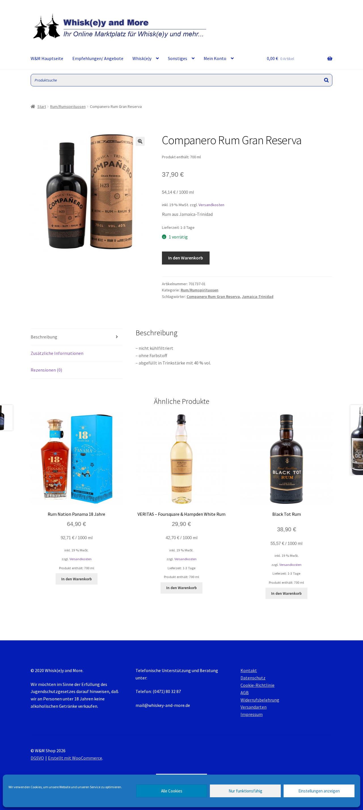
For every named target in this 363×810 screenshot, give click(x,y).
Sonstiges (177, 58)
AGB (244, 692)
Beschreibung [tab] (44, 337)
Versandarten (253, 707)
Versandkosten (211, 204)
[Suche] (326, 80)
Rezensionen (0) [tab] (46, 370)
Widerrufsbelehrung (259, 700)
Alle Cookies (171, 791)
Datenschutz (252, 678)
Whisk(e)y (141, 58)
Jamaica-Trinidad (257, 296)
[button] (140, 141)
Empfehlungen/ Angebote (97, 58)
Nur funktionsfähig (245, 791)
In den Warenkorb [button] (76, 578)
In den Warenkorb (185, 258)
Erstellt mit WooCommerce (75, 758)
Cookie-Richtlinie (257, 685)
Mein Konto (215, 58)
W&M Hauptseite (47, 58)
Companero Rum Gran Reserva (213, 296)
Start (41, 106)
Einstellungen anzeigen (319, 791)
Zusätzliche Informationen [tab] (57, 353)
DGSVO (37, 758)
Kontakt (248, 670)
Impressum (251, 714)
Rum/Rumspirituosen (68, 106)
